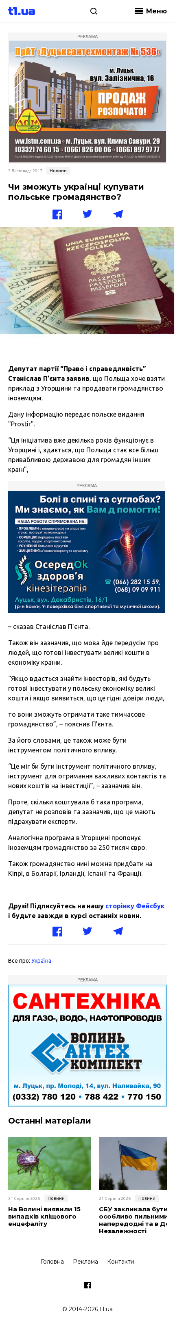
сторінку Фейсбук (134, 906)
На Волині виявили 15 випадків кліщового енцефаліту (44, 1216)
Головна (52, 1261)
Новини (58, 170)
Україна (41, 960)
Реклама (85, 1261)
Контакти (120, 1261)
